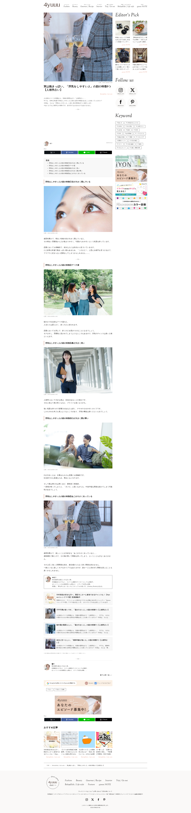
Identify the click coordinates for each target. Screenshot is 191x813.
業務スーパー (122, 140)
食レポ (120, 122)
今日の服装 (130, 144)
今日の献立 (134, 140)
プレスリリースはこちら (85, 791)
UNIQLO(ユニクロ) (132, 122)
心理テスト (140, 126)
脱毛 (140, 144)
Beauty (79, 780)
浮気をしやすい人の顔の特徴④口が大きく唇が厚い (65, 171)
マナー (120, 144)
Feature (91, 784)
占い (50, 689)
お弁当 (120, 130)
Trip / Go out (122, 780)
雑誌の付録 (121, 137)
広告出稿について (107, 791)
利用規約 (50, 794)
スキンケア (141, 137)
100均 (120, 126)
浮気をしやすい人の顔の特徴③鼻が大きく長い (64, 168)
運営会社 (111, 794)
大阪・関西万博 (135, 147)
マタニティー (122, 147)
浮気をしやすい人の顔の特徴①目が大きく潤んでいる (66, 163)
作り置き (129, 126)
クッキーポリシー (84, 794)
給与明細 (128, 133)
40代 (136, 130)
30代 (119, 133)
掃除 (131, 137)
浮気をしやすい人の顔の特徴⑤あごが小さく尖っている (67, 173)
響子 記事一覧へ (105, 675)
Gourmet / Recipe (93, 780)
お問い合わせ (97, 791)
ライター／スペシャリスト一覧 (99, 794)
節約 (128, 130)
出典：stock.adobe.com (105, 82)
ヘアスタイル (140, 133)
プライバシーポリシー (71, 794)
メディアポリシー (59, 794)
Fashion (68, 780)
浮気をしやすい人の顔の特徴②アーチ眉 (62, 165)
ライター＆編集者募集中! (136, 794)
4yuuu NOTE (105, 784)
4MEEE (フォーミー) (121, 794)
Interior (108, 780)
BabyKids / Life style (74, 784)
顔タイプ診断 (60, 689)
